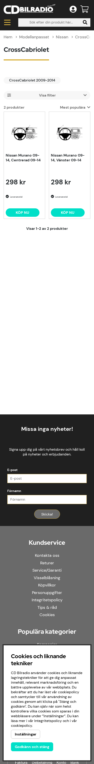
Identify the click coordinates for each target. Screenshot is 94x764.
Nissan (62, 37)
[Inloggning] (73, 9)
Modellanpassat (34, 37)
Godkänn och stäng (32, 746)
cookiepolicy (21, 725)
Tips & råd (47, 607)
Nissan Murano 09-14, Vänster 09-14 (67, 157)
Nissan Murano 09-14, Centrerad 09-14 (23, 157)
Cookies (47, 614)
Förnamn (14, 491)
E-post (12, 470)
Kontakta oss (47, 555)
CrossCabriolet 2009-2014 (32, 80)
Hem (8, 37)
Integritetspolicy (47, 599)
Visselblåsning (47, 577)
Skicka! (47, 514)
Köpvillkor (47, 585)
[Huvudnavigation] (7, 22)
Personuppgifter (47, 592)
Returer (47, 562)
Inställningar (25, 734)
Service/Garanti (47, 570)
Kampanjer (47, 644)
